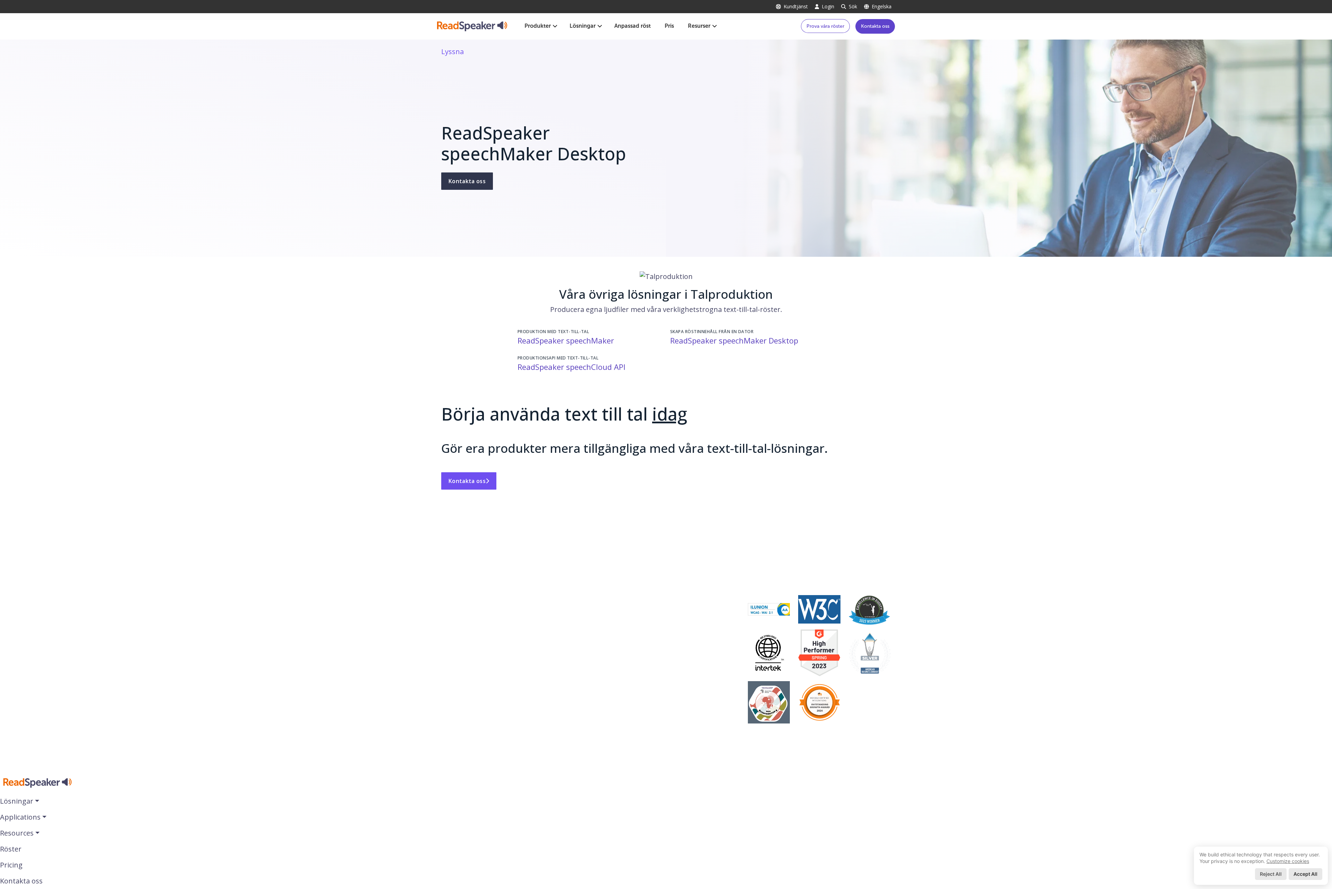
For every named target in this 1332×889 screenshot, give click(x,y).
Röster (11, 849)
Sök (853, 6)
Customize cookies (1287, 861)
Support (455, 712)
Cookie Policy (462, 687)
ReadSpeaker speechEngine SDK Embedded (667, 636)
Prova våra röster (825, 26)
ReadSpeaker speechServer (641, 649)
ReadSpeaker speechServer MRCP (651, 661)
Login (828, 6)
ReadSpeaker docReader (636, 588)
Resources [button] (17, 833)
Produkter (537, 26)
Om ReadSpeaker (469, 575)
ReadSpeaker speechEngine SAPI (650, 674)
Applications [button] (20, 817)
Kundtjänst (796, 6)
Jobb (448, 601)
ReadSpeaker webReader (637, 575)
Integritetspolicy (468, 674)
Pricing (11, 865)
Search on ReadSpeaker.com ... (491, 699)
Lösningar (583, 26)
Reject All (1271, 874)
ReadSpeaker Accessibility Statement (501, 638)
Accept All (1305, 874)
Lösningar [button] (16, 801)
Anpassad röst (632, 26)
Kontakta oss (875, 26)
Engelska (881, 6)
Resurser (699, 26)
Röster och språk (775, 575)
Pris (669, 26)
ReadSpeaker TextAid (631, 601)
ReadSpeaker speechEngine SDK (649, 623)
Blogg (450, 588)
